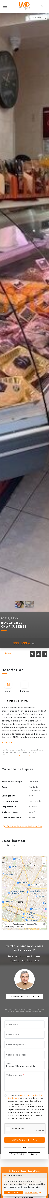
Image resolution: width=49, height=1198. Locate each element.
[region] (24, 893)
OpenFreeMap (18, 924)
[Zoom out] (44, 863)
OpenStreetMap (18, 927)
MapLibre (8, 924)
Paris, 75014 (10, 618)
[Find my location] (44, 869)
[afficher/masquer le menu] (5, 6)
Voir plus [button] (8, 742)
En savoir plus (31, 1192)
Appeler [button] (18, 1154)
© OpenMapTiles (31, 924)
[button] (32, 654)
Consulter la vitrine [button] (24, 996)
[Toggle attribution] (44, 924)
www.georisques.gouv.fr (24, 755)
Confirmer (13, 1192)
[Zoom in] (44, 859)
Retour (8, 653)
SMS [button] (35, 1154)
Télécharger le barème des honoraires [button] (23, 826)
